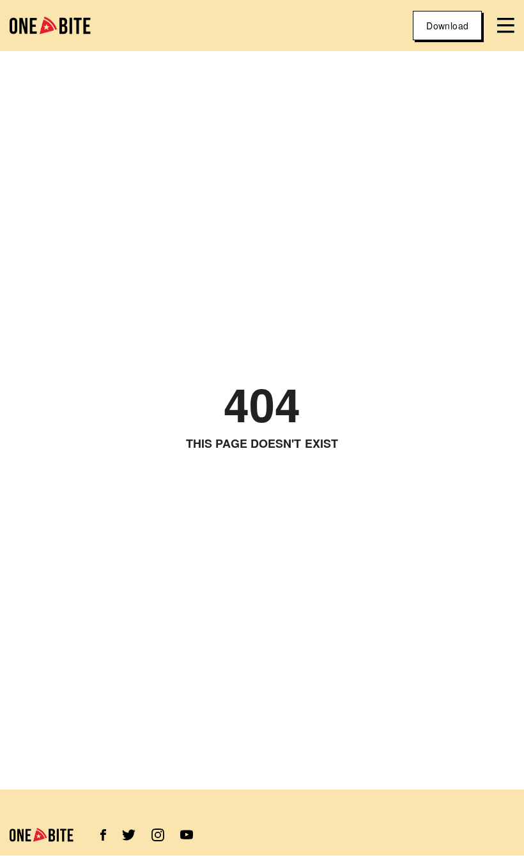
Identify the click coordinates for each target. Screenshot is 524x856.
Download (447, 25)
